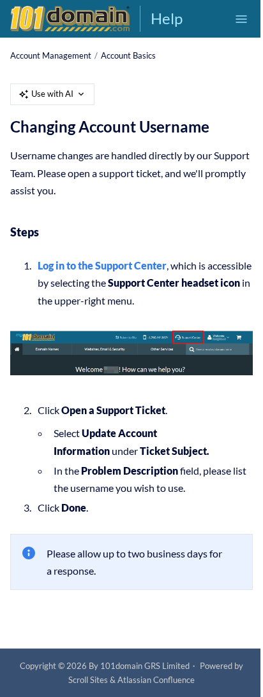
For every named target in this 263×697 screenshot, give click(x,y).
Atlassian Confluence (156, 680)
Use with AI (52, 94)
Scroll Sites (88, 680)
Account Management (50, 55)
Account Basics (128, 55)
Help (167, 18)
